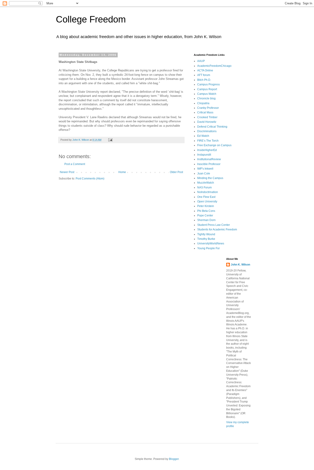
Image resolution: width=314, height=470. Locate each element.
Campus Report (207, 89)
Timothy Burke (206, 239)
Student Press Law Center (213, 225)
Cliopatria (203, 103)
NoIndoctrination (207, 192)
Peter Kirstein (205, 206)
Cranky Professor (208, 107)
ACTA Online (205, 70)
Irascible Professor (208, 164)
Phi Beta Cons (206, 211)
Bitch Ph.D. (204, 79)
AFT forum (203, 75)
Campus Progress (208, 84)
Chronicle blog (206, 98)
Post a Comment (74, 164)
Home (122, 172)
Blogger (174, 459)
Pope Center (205, 215)
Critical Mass (205, 112)
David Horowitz (206, 121)
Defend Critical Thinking (212, 126)
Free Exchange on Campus (214, 145)
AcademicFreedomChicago (214, 65)
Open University (207, 201)
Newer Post (67, 172)
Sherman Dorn (206, 220)
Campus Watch (206, 93)
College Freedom (91, 19)
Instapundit (204, 154)
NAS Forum (204, 187)
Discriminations (207, 131)
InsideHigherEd (207, 150)
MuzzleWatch (205, 182)
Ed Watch (203, 135)
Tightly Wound (206, 234)
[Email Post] (110, 139)
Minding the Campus (210, 178)
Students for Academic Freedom (217, 229)
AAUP (201, 61)
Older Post (176, 172)
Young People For (208, 248)
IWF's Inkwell (205, 168)
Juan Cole (203, 173)
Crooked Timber (207, 117)
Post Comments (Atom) (90, 178)
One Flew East (206, 197)
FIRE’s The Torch (208, 140)
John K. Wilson (240, 264)
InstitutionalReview (209, 159)
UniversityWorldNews (210, 243)
